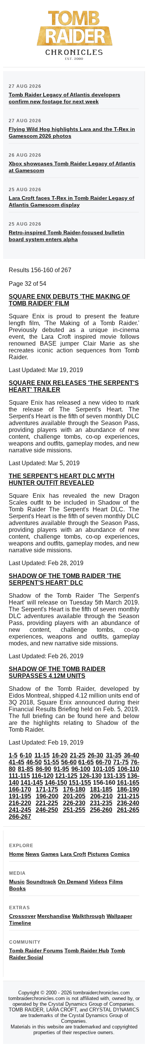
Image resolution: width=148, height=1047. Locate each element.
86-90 (43, 769)
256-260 (101, 810)
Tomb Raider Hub (87, 950)
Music (17, 882)
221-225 (47, 803)
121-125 (66, 776)
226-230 (74, 803)
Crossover (22, 916)
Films (116, 882)
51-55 (51, 762)
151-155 (80, 782)
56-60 (69, 762)
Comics (120, 854)
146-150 (56, 782)
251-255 (74, 810)
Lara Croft (73, 854)
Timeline (20, 923)
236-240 (128, 803)
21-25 (77, 755)
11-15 (42, 755)
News (32, 854)
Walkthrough (88, 916)
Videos (98, 882)
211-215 (128, 796)
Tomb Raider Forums (36, 950)
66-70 (103, 762)
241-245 (20, 810)
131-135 (114, 776)
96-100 (80, 769)
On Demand (73, 882)
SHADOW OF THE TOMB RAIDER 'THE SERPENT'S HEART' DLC (65, 579)
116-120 (42, 776)
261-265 (128, 810)
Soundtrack (41, 882)
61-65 (86, 762)
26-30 (95, 755)
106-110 (128, 769)
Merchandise (54, 916)
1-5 (13, 755)
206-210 (101, 796)
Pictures (98, 854)
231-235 (101, 803)
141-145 (31, 782)
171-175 (47, 789)
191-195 (20, 796)
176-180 (74, 789)
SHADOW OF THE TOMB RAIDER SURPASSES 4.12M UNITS (57, 672)
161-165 (128, 782)
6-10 (26, 755)
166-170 (20, 789)
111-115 (19, 776)
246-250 (47, 810)
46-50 (34, 762)
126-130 (90, 776)
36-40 (131, 755)
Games (50, 854)
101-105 (104, 769)
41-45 (16, 762)
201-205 (74, 796)
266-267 (20, 816)
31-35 (113, 755)
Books (17, 888)
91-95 (61, 769)
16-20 (60, 755)
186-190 (128, 789)
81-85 (25, 769)
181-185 (101, 789)
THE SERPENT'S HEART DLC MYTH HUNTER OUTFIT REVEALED (62, 479)
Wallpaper (119, 916)
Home (16, 854)
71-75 (121, 762)
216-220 (20, 803)
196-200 (47, 796)
